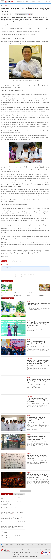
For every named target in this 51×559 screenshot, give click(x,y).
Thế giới (18, 544)
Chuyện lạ (40, 544)
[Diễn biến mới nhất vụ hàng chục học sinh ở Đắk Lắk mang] (13, 480)
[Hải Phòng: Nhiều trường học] (13, 442)
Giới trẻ (28, 544)
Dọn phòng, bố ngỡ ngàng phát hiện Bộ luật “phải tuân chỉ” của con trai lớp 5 (37, 457)
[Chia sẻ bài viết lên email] (8, 14)
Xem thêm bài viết (25, 490)
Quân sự (46, 544)
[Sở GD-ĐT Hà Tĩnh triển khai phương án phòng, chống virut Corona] (13, 423)
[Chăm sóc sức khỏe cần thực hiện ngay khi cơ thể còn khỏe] (44, 287)
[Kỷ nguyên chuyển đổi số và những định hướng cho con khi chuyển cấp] (13, 385)
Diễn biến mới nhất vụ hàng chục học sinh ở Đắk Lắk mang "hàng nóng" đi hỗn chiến (38, 476)
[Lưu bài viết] (13, 14)
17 (12, 513)
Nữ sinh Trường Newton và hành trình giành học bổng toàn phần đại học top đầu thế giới (38, 361)
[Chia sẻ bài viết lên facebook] (2, 14)
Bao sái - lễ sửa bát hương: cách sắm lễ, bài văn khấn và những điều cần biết (12, 527)
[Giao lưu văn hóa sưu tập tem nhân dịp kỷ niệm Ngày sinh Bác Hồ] (13, 347)
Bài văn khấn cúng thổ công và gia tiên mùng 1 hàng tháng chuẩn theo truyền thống (11, 517)
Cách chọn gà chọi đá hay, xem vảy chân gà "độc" (12, 521)
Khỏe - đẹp (34, 544)
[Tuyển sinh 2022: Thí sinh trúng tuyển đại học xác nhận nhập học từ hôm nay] (13, 404)
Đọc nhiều (7, 494)
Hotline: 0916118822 (31, 1)
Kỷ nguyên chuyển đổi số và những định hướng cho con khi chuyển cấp (38, 380)
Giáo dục (5, 5)
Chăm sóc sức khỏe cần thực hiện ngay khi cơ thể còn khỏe (44, 294)
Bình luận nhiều (19, 494)
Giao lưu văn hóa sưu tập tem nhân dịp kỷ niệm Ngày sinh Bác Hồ (37, 342)
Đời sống (6, 544)
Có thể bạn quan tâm (7, 281)
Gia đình (23, 544)
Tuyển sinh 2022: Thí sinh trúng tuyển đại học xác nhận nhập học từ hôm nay (37, 400)
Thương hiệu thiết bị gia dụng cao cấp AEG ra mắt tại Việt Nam (19, 294)
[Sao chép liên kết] (10, 14)
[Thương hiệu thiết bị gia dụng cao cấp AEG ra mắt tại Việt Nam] (19, 287)
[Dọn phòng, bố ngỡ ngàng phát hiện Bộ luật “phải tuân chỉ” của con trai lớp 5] (13, 461)
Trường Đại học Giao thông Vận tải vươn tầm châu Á (6, 294)
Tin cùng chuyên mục (8, 298)
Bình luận (4, 261)
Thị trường (12, 544)
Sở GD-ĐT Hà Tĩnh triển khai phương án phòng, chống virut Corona (37, 418)
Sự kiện (2, 546)
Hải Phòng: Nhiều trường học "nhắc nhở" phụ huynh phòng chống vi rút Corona (36, 438)
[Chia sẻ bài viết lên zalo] (5, 14)
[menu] (2, 1)
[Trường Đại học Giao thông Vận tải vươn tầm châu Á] (6, 287)
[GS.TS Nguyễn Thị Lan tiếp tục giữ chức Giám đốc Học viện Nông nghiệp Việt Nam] (13, 328)
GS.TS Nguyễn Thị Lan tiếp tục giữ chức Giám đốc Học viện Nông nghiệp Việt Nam (38, 323)
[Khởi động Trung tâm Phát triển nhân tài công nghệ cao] (31, 287)
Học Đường (29, 358)
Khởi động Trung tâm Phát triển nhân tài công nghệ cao (31, 294)
